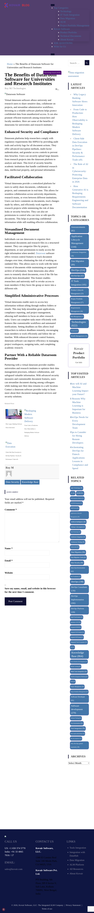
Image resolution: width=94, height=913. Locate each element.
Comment (11, 509)
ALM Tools (75, 508)
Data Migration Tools (78, 557)
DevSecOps (77, 276)
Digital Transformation (77, 617)
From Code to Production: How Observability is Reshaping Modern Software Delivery (31, 431)
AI (73, 493)
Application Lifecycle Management (77, 241)
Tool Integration (78, 728)
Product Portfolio (68, 32)
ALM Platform (77, 864)
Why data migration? (76, 738)
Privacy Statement (73, 905)
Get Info (78, 362)
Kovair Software (62, 29)
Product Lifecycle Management (77, 291)
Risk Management (77, 316)
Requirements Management (77, 309)
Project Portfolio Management (74, 25)
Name (9, 548)
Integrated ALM (76, 627)
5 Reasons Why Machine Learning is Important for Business (77, 405)
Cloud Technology (76, 531)
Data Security (12, 482)
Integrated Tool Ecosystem (79, 642)
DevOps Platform (77, 610)
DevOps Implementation (77, 599)
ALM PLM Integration (76, 503)
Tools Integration (78, 847)
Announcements (78, 229)
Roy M (8, 88)
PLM (73, 681)
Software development (77, 709)
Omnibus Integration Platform (79, 676)
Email (9, 560)
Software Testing (76, 718)
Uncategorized (74, 330)
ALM (63, 22)
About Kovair (67, 39)
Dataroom (40, 253)
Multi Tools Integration (79, 671)
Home (10, 64)
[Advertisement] (78, 797)
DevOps (78, 270)
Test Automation (77, 723)
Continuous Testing (78, 542)
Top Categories (61, 8)
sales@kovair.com (13, 869)
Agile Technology (77, 488)
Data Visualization (76, 576)
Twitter (7, 879)
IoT (72, 647)
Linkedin (14, 879)
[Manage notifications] (3, 909)
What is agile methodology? (78, 733)
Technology (66, 11)
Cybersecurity (75, 547)
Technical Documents (70, 36)
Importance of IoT (76, 622)
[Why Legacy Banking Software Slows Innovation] (14, 419)
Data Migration (67, 18)
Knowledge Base (30, 482)
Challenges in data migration (78, 527)
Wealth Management (79, 336)
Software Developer (78, 698)
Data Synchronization (78, 569)
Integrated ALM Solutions (77, 632)
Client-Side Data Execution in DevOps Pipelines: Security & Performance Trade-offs (13, 456)
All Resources (76, 869)
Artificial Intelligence (78, 522)
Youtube (21, 879)
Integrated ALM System (77, 637)
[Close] (53, 54)
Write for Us (60, 46)
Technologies (19, 88)
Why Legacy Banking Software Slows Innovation (14, 425)
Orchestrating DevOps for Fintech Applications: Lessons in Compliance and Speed (79, 458)
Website (9, 572)
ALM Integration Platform (77, 498)
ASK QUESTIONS (63, 43)
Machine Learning (76, 666)
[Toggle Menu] (53, 5)
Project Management (77, 686)
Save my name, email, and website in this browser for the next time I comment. (30, 590)
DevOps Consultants (79, 589)
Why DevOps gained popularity (77, 745)
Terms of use (47, 909)
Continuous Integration (78, 254)
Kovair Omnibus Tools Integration (79, 661)
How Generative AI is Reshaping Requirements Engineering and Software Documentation (80, 197)
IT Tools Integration (70, 14)
